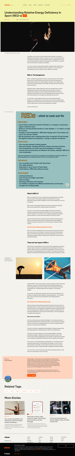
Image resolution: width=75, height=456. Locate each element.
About (40, 438)
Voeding (12, 391)
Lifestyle (34, 5)
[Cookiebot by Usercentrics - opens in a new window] (7, 454)
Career (40, 440)
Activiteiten (25, 5)
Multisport (17, 391)
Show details (16, 453)
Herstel (7, 391)
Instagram (51, 440)
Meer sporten (37, 391)
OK (65, 445)
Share (25, 15)
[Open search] (62, 5)
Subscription (29, 440)
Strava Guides (40, 5)
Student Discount (30, 442)
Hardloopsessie (24, 391)
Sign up (68, 5)
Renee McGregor (26, 19)
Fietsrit (31, 391)
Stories (40, 442)
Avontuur (30, 5)
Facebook (51, 438)
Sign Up (62, 438)
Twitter (51, 442)
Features (28, 438)
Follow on (30, 375)
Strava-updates (47, 5)
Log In (62, 440)
